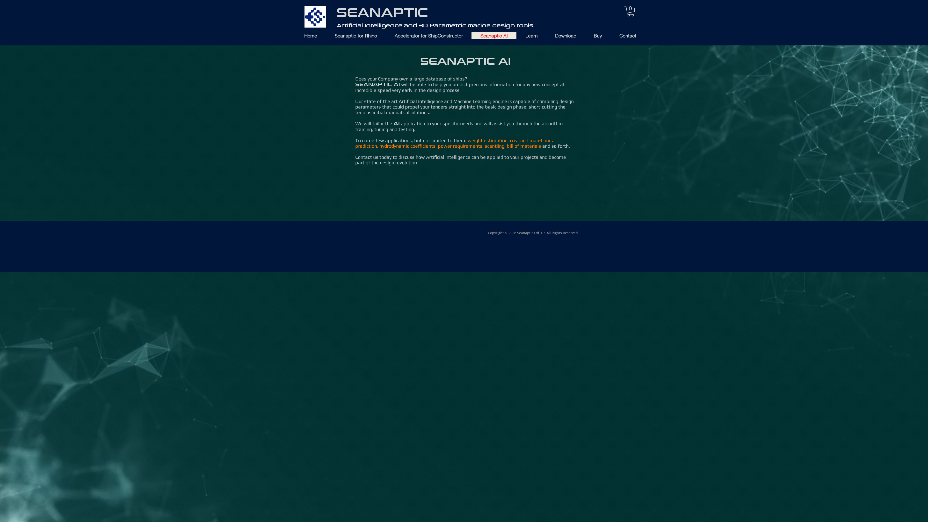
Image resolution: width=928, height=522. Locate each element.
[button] (630, 11)
